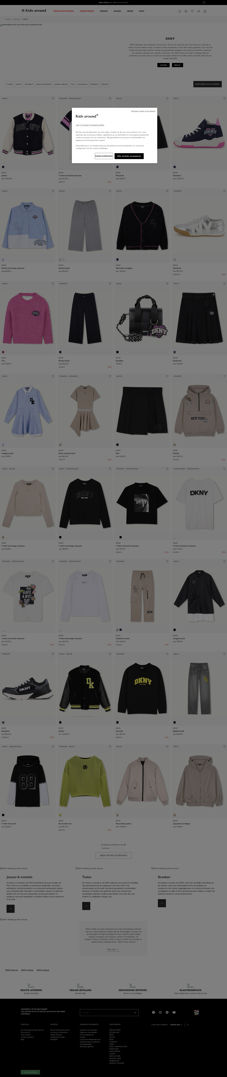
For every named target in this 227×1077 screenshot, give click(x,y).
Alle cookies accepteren (129, 156)
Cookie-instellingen (104, 156)
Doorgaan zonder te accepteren (143, 111)
